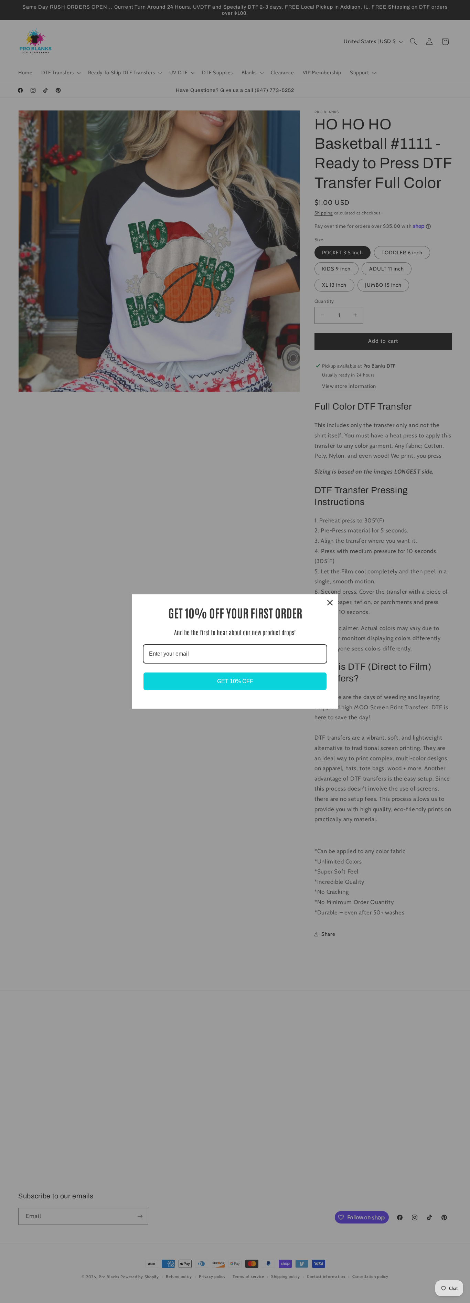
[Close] (330, 602)
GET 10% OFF (235, 681)
